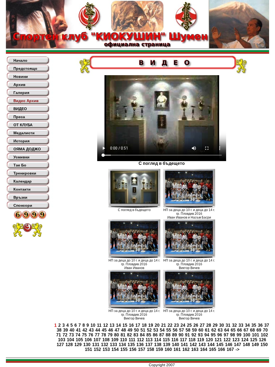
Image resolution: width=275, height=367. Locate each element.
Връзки (20, 197)
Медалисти (24, 133)
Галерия (21, 92)
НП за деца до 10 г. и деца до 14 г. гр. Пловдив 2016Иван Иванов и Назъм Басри (189, 213)
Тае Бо (19, 165)
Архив (19, 84)
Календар (22, 181)
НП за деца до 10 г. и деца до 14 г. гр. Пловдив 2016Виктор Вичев (189, 264)
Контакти (22, 189)
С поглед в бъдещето (134, 210)
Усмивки (21, 157)
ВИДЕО (20, 109)
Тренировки (24, 173)
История (21, 141)
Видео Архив (26, 101)
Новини (20, 76)
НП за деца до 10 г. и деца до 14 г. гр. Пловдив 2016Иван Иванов (134, 264)
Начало (20, 60)
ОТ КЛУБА (22, 125)
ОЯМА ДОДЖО (27, 149)
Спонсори (22, 205)
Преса (19, 117)
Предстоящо (25, 68)
